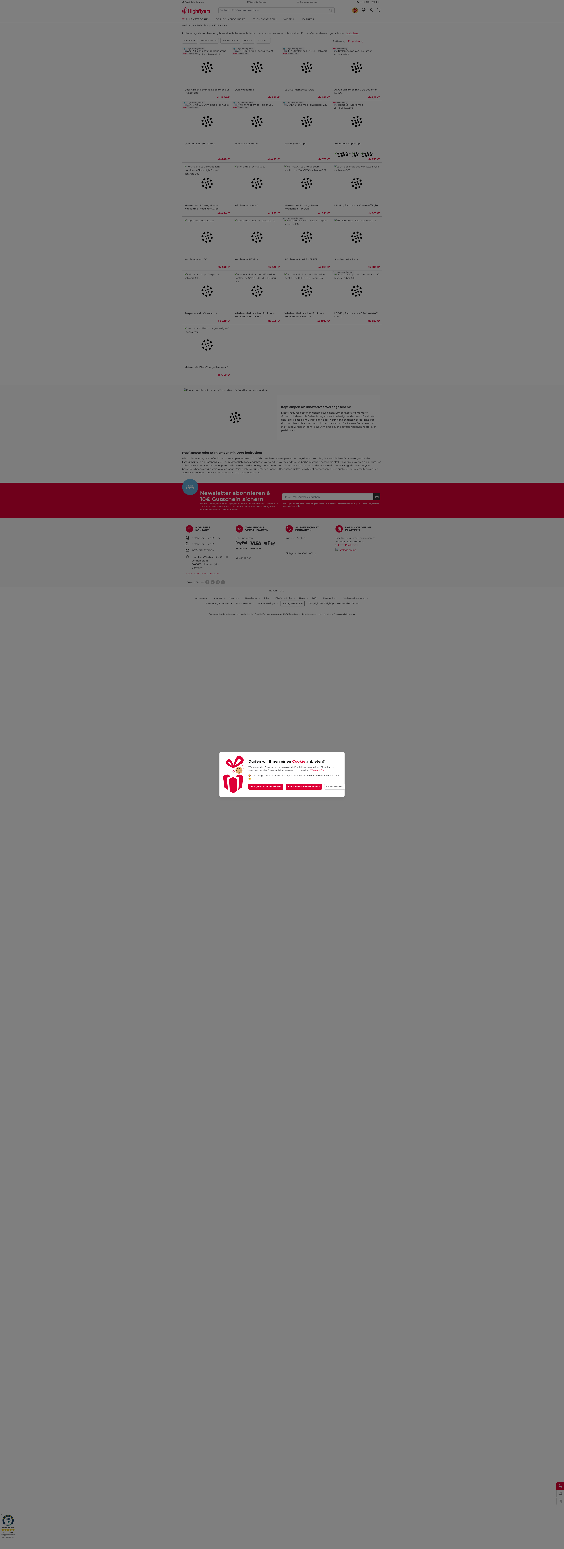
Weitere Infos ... (318, 770)
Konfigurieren (334, 786)
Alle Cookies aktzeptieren (265, 786)
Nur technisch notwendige (304, 786)
